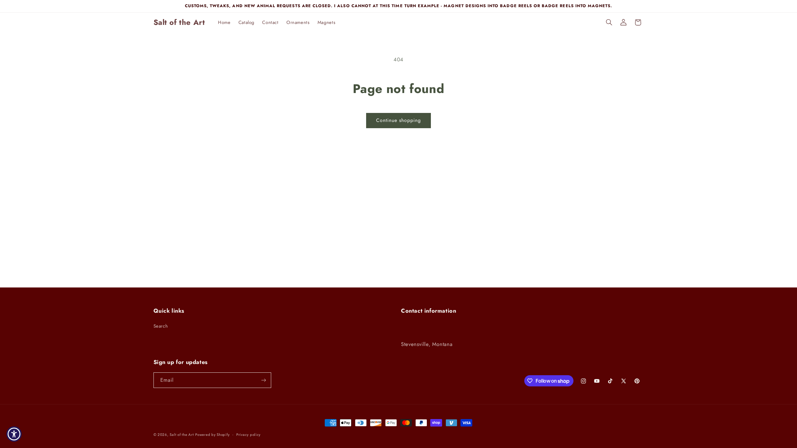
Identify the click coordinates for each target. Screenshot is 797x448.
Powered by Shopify (212, 434)
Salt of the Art (182, 434)
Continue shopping (398, 120)
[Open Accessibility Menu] (14, 434)
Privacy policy (248, 434)
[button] (609, 22)
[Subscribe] (263, 380)
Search (160, 326)
